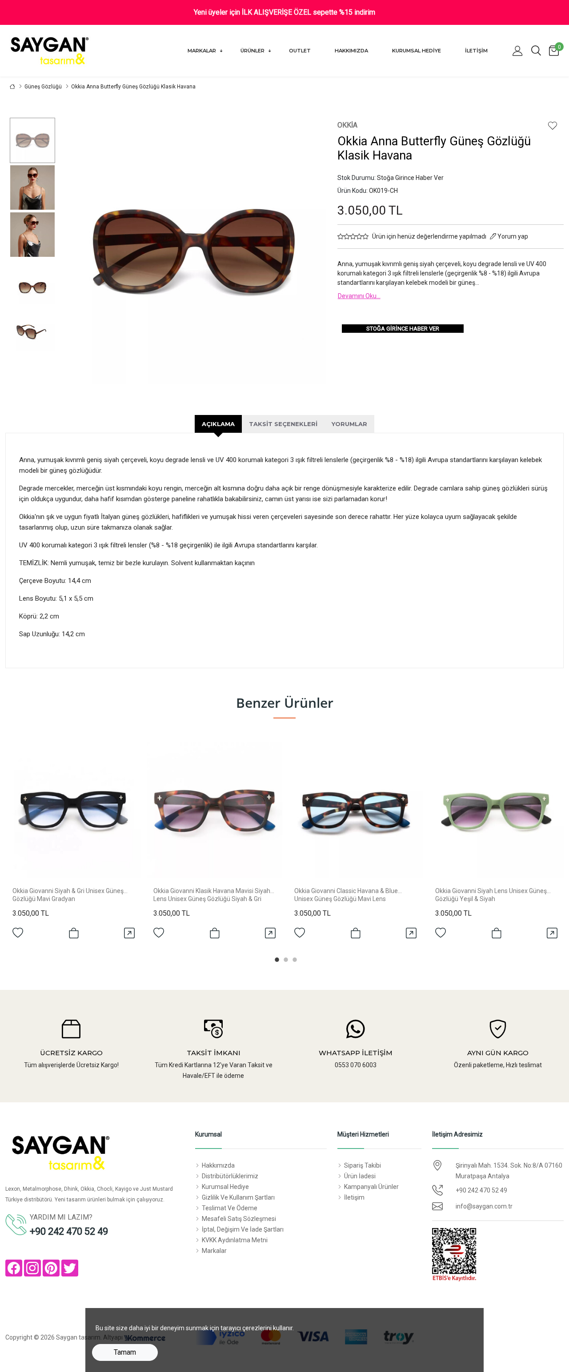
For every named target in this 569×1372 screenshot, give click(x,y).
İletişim (476, 51)
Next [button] (304, 251)
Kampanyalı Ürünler (371, 1186)
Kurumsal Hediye (416, 51)
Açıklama (218, 423)
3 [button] (293, 958)
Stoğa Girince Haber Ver (402, 328)
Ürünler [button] (253, 51)
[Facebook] (13, 1268)
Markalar (214, 1250)
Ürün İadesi (360, 1176)
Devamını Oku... (359, 295)
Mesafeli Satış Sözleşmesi (239, 1218)
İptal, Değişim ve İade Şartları (243, 1229)
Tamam (125, 1352)
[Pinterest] (51, 1268)
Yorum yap (512, 236)
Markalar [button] (202, 51)
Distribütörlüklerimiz (230, 1176)
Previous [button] (81, 251)
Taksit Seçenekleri (283, 423)
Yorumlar (349, 423)
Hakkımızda (351, 51)
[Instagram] (32, 1268)
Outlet (300, 51)
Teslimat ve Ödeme (229, 1208)
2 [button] (284, 958)
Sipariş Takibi (362, 1165)
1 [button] (275, 958)
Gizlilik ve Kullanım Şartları (238, 1197)
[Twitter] (69, 1268)
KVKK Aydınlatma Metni (235, 1240)
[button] (517, 50)
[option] (32, 140)
